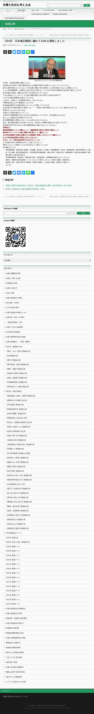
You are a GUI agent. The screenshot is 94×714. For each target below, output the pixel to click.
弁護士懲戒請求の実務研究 (15, 609)
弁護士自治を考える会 (17, 4)
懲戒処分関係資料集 (13, 647)
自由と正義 (10, 293)
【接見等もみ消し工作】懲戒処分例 (19, 475)
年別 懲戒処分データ (13, 533)
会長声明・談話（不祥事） (15, 317)
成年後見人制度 (11, 662)
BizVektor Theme (47, 708)
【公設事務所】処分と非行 (15, 484)
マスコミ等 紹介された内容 (16, 682)
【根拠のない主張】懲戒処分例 (17, 462)
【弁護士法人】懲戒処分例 (15, 524)
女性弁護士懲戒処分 (13, 332)
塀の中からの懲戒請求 (14, 677)
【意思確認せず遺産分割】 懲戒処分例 (20, 444)
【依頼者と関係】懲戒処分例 (16, 373)
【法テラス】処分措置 (14, 657)
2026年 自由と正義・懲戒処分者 (17, 542)
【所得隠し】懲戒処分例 (15, 449)
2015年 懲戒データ (13, 591)
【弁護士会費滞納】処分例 (15, 431)
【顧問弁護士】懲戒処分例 (15, 519)
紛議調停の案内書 (12, 628)
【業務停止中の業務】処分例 (16, 400)
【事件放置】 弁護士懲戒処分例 (17, 364)
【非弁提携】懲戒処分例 (15, 405)
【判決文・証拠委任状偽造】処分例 (19, 422)
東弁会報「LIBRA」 (13, 303)
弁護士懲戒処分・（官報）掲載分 (18, 342)
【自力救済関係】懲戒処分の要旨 (18, 453)
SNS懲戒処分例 (12, 356)
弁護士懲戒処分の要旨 (14, 298)
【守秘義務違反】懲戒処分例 (16, 382)
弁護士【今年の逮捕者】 (15, 327)
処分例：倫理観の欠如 (14, 347)
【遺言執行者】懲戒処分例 (16, 440)
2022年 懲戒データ (13, 560)
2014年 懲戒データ (13, 595)
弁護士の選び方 (11, 288)
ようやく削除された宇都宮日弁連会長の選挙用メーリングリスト (23, 35)
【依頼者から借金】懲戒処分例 (17, 458)
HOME (4, 28)
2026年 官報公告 (12, 538)
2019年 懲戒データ (13, 573)
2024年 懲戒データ (13, 551)
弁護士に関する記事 (19, 28)
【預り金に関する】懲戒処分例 (17, 493)
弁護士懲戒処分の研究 (14, 613)
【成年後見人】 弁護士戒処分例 (17, 387)
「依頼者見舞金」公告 (14, 322)
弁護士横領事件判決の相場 (15, 337)
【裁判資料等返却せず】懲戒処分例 (19, 480)
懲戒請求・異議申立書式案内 (16, 618)
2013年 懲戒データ (13, 599)
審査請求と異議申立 (13, 643)
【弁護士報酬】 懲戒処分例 (16, 413)
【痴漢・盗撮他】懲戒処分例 (16, 378)
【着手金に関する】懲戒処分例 (17, 497)
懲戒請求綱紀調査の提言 (15, 633)
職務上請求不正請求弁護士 (15, 672)
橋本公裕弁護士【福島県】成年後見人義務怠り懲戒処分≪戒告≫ (70, 35)
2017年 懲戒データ (13, 582)
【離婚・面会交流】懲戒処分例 (17, 506)
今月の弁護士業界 (12, 307)
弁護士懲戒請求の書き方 (15, 623)
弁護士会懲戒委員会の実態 (15, 638)
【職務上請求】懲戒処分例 (15, 466)
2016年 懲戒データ (13, 586)
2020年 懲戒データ (13, 568)
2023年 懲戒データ (13, 555)
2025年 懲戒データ (13, 546)
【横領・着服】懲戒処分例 (15, 369)
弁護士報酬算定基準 (13, 273)
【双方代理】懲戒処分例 (15, 471)
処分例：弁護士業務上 (14, 391)
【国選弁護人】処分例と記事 (16, 418)
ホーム (7, 691)
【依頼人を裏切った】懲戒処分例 (18, 427)
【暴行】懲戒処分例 (13, 360)
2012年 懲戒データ (13, 604)
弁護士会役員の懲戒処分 (15, 667)
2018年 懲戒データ (13, 577)
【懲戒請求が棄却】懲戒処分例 (17, 528)
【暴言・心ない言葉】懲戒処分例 (18, 351)
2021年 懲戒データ (13, 564)
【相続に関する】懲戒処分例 (16, 435)
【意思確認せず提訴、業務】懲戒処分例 (20, 396)
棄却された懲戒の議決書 (15, 652)
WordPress (35, 708)
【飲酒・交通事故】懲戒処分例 (17, 511)
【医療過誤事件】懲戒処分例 (16, 409)
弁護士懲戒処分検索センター (16, 312)
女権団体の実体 (11, 283)
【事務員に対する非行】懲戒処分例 (19, 502)
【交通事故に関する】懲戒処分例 (18, 515)
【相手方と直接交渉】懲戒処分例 (18, 488)
